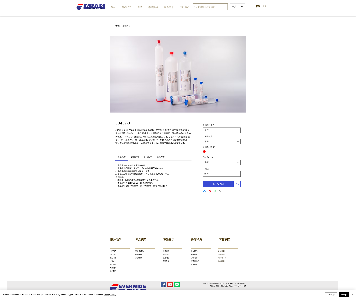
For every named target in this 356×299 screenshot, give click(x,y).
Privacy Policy (110, 294)
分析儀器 (166, 254)
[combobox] (222, 130)
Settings (331, 294)
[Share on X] (220, 191)
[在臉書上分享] (204, 191)
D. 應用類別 (208, 125)
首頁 (117, 26)
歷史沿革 (113, 258)
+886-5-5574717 (221, 286)
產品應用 (141, 239)
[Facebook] (163, 284)
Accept (344, 294)
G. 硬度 (206, 168)
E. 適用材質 (208, 136)
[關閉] (352, 294)
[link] (122, 157)
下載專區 (224, 239)
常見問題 (166, 258)
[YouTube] (170, 284)
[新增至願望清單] (238, 184)
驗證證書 (221, 261)
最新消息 (196, 239)
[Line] (177, 284)
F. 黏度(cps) (208, 157)
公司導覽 (113, 264)
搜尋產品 (138, 254)
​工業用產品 (139, 251)
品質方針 (113, 261)
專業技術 (168, 239)
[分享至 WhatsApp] (215, 191)
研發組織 (166, 251)
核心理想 (113, 254)
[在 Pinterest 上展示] (209, 191)
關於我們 (116, 239)
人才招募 (113, 268)
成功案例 (138, 258)
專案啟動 (166, 261)
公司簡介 (113, 251)
